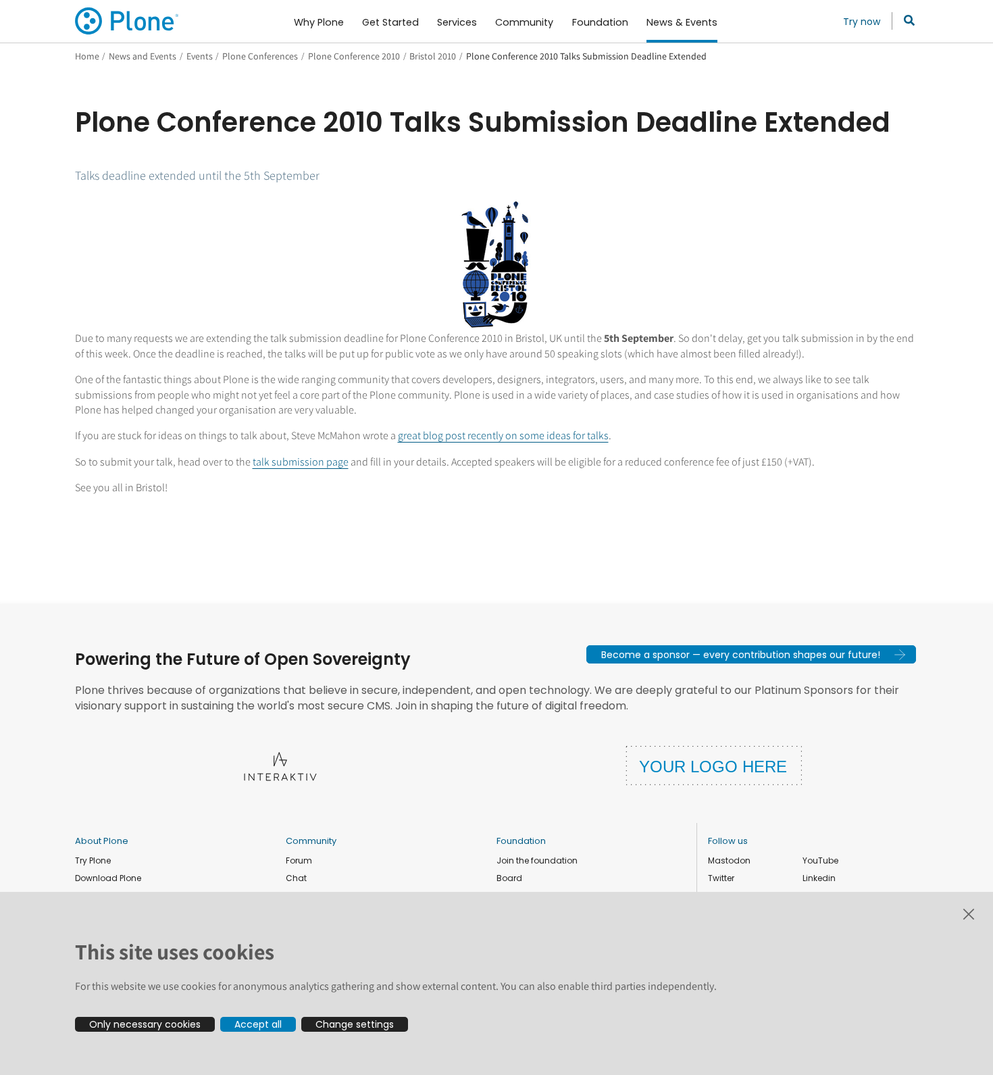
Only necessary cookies (145, 1024)
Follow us (728, 840)
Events (199, 56)
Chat (296, 878)
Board (509, 878)
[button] (751, 654)
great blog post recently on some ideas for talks (503, 435)
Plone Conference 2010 (354, 56)
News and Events (142, 56)
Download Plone (108, 878)
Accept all (258, 1024)
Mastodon (729, 860)
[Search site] (905, 21)
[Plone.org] (127, 20)
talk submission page (301, 462)
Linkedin (819, 878)
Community (311, 840)
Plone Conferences (260, 56)
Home (87, 56)
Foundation (521, 840)
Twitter (721, 878)
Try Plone (93, 860)
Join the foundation (537, 860)
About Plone (101, 840)
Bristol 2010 (432, 56)
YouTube (820, 860)
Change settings (354, 1024)
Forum (299, 860)
